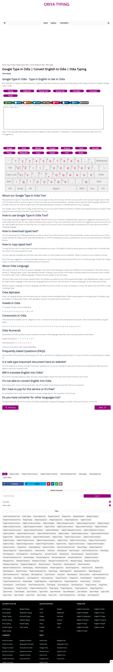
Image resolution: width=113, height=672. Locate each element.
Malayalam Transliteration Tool (58, 561)
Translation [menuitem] (64, 23)
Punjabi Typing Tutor (55, 581)
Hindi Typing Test (8, 554)
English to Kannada (101, 526)
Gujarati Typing (82, 547)
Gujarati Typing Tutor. (25, 550)
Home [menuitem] (45, 23)
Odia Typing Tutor (95, 474)
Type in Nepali (94, 591)
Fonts (10, 96)
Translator (77, 91)
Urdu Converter (25, 659)
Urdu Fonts (60, 659)
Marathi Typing (28, 568)
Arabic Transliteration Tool (11, 516)
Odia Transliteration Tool (68, 474)
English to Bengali (48, 523)
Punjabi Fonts (74, 578)
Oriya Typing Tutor (33, 578)
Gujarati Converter (9, 547)
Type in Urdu (53, 595)
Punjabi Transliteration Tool (11, 581)
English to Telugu (8, 544)
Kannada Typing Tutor (58, 557)
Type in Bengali (19, 591)
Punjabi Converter (61, 578)
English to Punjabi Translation (46, 540)
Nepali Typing (53, 571)
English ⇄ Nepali (99, 624)
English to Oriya (57, 537)
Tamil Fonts (96, 581)
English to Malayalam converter (71, 530)
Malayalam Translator (39, 561)
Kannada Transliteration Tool (12, 557)
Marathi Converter (44, 564)
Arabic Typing (26, 516)
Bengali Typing (27, 520)
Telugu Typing (53, 588)
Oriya (38, 153)
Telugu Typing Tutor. (96, 588)
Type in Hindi (43, 591)
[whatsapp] (56, 484)
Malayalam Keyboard (23, 561)
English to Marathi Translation (46, 533)
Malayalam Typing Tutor (10, 564)
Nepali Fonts (99, 568)
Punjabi (52, 148)
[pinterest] (48, 484)
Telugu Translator (21, 588)
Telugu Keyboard (8, 588)
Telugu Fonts (103, 585)
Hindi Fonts (51, 550)
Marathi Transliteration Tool (12, 568)
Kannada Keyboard (77, 554)
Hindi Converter (40, 550)
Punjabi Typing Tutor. (71, 581)
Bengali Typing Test (41, 520)
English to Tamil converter (78, 540)
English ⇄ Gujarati (100, 620)
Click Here (32, 347)
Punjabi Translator (99, 578)
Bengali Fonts (66, 516)
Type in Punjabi (18, 595)
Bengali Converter (53, 516)
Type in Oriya (7, 595)
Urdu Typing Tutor (93, 595)
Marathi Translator (84, 564)
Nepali (52, 153)
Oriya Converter (50, 574)
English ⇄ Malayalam (83, 616)
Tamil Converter (85, 581)
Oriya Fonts (61, 574)
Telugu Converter (91, 585)
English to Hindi (49, 526)
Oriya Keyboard (72, 574)
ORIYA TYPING (56, 4)
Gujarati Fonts (22, 547)
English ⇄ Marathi (83, 620)
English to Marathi (8, 533)
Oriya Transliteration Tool (100, 574)
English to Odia (14, 474)
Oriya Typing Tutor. (47, 578)
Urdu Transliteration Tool (67, 595)
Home (4, 65)
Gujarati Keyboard (34, 547)
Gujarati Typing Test (95, 547)
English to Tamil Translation (97, 540)
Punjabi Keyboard (86, 578)
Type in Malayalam (69, 591)
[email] (61, 484)
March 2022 (57, 505)
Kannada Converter (51, 554)
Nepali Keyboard (8, 571)
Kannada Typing (29, 557)
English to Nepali (64, 533)
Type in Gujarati (32, 591)
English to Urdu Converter (77, 544)
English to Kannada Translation (33, 530)
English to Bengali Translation (86, 523)
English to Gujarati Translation (33, 526)
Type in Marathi (82, 591)
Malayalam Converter (91, 557)
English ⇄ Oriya (82, 624)
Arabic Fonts (44, 662)
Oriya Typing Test (19, 578)
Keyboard (27, 91)
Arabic (81, 153)
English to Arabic (86, 520)
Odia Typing (82, 474)
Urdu (67, 153)
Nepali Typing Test (65, 571)
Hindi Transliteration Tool (90, 550)
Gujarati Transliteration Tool (66, 547)
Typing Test (60, 91)
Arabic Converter (7, 662)
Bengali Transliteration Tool (11, 520)
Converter (93, 91)
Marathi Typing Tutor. (72, 568)
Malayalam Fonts (8, 561)
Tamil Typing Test (63, 585)
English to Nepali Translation (99, 533)
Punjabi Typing (27, 581)
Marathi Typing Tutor (56, 568)
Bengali (9, 148)
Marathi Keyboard (69, 564)
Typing (10, 91)
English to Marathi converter (26, 533)
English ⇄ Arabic (82, 631)
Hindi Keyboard (62, 550)
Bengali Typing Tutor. (71, 520)
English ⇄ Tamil (99, 613)
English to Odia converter (30, 474)
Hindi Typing (104, 550)
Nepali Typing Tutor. (95, 571)
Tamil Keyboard (8, 585)
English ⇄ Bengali (82, 613)
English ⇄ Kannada (83, 609)
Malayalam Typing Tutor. (28, 564)
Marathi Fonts (57, 564)
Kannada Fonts (64, 554)
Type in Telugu (41, 595)
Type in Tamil (30, 595)
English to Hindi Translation (84, 526)
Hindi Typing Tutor (22, 554)
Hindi (24, 148)
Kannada (95, 148)
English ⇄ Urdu (99, 627)
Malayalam (24, 153)
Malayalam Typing (76, 561)
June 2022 (57, 502)
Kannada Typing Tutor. (75, 557)
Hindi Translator (74, 550)
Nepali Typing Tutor (80, 571)
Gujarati (67, 148)
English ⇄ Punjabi (82, 627)
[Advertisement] (56, 15)
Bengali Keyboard (78, 516)
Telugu (9, 153)
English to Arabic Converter (11, 523)
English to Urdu (61, 544)
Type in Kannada (55, 591)
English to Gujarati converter (12, 526)
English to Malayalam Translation (94, 530)
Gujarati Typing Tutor (9, 550)
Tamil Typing (51, 585)
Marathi (38, 148)
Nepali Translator (21, 571)
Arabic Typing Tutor (40, 516)
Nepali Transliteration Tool (38, 571)
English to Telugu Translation (45, 544)
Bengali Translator (92, 516)
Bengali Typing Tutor (56, 520)
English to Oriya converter (73, 537)
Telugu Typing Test (66, 588)
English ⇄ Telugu (99, 616)
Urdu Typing (81, 595)
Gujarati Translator (49, 547)
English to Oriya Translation (92, 537)
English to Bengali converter (65, 523)
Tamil (81, 148)
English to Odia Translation (49, 474)
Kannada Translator (92, 554)
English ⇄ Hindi (99, 609)
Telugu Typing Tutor (81, 588)
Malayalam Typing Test (92, 561)
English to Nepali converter (80, 533)
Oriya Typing (6, 73)
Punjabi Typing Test (41, 581)
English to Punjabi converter (25, 540)
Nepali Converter (87, 568)
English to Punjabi (8, 540)
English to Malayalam (52, 530)
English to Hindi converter (65, 526)
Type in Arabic (7, 591)
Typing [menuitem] (53, 23)
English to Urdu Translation (95, 544)
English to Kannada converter (12, 530)
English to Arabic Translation (31, 523)
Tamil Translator (21, 585)
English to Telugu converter (25, 544)
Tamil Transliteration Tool (36, 585)
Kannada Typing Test (42, 557)
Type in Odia (11, 65)
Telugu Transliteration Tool (38, 588)
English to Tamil (62, 540)
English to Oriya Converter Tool (32, 219)
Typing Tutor (43, 91)
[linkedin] (52, 484)
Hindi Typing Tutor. (36, 554)
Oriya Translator (85, 574)
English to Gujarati (103, 523)
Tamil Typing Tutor (77, 585)
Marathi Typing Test (41, 568)
